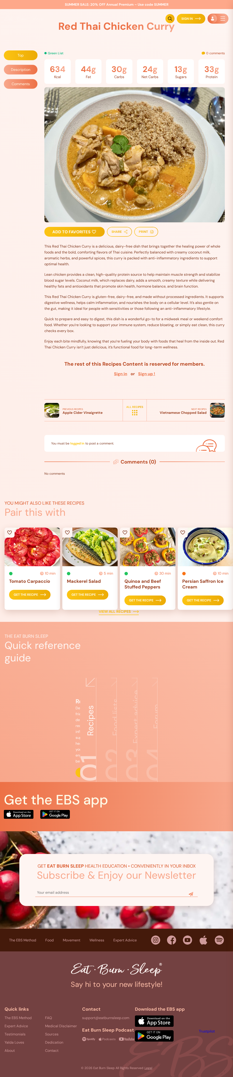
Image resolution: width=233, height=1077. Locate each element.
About (10, 1050)
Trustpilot (207, 1031)
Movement (71, 940)
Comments (21, 84)
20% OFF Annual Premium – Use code (116, 4)
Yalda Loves (14, 1042)
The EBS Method (22, 940)
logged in (77, 443)
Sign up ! (146, 374)
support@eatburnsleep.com (105, 1017)
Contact (51, 1050)
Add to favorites (71, 232)
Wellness (96, 940)
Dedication (54, 1042)
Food (49, 940)
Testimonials (15, 1034)
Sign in (120, 374)
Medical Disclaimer (61, 1026)
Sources (51, 1034)
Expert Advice (125, 940)
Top (21, 55)
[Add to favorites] (32, 547)
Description (20, 69)
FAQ (48, 1017)
